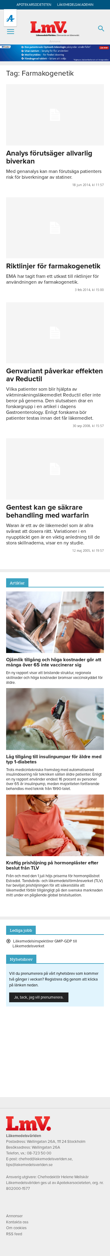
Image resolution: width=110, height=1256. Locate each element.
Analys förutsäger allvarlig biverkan (49, 157)
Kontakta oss (17, 1222)
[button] (10, 31)
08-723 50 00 (39, 1153)
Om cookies (16, 1227)
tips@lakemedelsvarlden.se (29, 1164)
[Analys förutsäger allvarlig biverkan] (55, 114)
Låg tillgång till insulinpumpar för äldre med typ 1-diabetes (53, 759)
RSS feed (14, 1234)
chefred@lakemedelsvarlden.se (45, 1159)
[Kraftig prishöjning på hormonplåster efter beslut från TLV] (55, 855)
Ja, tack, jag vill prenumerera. (39, 997)
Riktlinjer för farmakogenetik (53, 266)
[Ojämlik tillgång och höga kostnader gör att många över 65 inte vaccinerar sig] (55, 651)
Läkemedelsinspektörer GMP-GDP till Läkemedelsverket (45, 944)
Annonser (14, 1216)
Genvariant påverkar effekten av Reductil (54, 375)
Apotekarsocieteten (33, 4)
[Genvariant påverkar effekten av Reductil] (55, 332)
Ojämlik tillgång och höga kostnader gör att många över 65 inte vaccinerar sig (53, 662)
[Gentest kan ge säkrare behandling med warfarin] (55, 468)
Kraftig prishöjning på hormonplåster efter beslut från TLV (52, 865)
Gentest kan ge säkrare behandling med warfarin (47, 511)
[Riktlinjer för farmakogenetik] (55, 227)
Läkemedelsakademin (75, 4)
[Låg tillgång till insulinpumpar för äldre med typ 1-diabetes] (55, 748)
